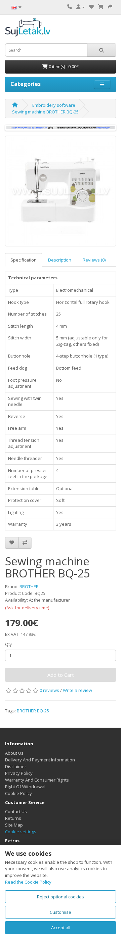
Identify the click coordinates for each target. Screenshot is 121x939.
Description (59, 260)
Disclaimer (15, 766)
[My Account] (80, 7)
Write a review (77, 690)
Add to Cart (60, 674)
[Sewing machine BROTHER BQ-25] (60, 191)
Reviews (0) (94, 260)
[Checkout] (110, 7)
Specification (23, 260)
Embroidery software (53, 105)
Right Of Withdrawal (25, 787)
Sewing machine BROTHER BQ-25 (45, 112)
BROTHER (29, 586)
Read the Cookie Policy (28, 882)
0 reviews (49, 690)
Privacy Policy (19, 773)
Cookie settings (20, 832)
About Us (14, 753)
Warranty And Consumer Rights (37, 780)
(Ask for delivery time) (27, 608)
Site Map (14, 825)
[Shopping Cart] (101, 7)
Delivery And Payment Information (40, 760)
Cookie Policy (18, 793)
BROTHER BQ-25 (33, 711)
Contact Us (16, 811)
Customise (60, 912)
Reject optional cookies (60, 897)
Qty (8, 644)
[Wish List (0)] (91, 7)
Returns (13, 818)
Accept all (60, 928)
